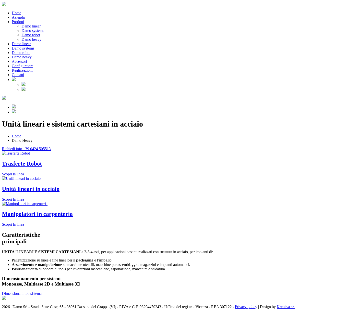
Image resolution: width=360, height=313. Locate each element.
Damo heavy (31, 39)
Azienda (18, 17)
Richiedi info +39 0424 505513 (26, 149)
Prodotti (18, 22)
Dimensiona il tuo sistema (22, 293)
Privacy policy (246, 307)
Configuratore (22, 66)
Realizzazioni (22, 70)
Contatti (18, 75)
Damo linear (31, 26)
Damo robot (31, 35)
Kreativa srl (286, 307)
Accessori (19, 61)
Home (16, 13)
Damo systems (33, 30)
